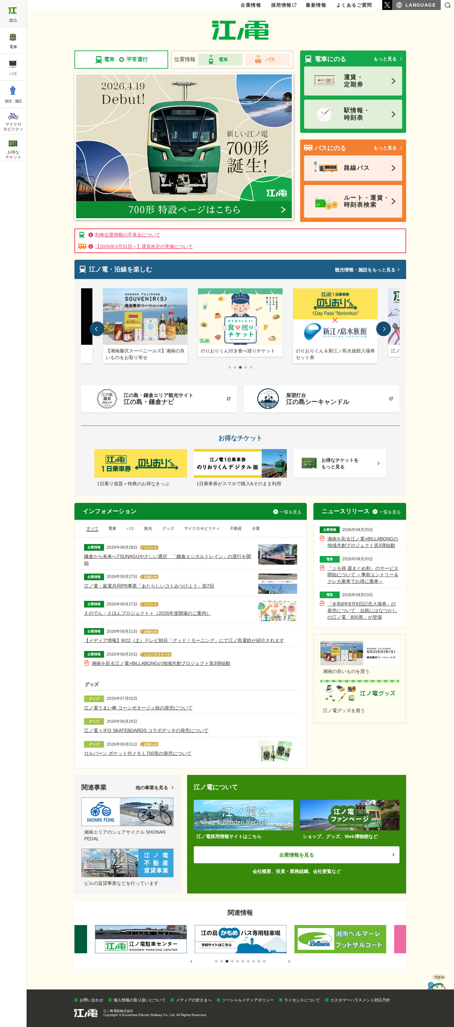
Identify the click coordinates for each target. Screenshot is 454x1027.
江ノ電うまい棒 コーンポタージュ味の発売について (138, 707)
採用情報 (281, 5)
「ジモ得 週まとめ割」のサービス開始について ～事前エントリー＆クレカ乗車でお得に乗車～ (362, 575)
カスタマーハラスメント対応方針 (360, 1000)
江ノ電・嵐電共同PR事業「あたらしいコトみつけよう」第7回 (149, 586)
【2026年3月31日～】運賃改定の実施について (144, 246)
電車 (223, 59)
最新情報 (316, 5)
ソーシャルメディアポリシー (248, 1000)
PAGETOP (436, 988)
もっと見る (385, 58)
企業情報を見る (296, 855)
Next (383, 481)
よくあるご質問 (354, 5)
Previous (97, 481)
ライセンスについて (302, 1000)
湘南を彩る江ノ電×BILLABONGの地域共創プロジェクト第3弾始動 (161, 663)
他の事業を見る (152, 787)
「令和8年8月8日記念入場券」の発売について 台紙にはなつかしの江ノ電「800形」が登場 (362, 610)
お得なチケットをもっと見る (340, 463)
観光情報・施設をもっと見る (365, 269)
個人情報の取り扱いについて (140, 1000)
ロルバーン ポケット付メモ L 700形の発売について (137, 753)
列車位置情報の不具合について (127, 234)
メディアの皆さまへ (194, 1000)
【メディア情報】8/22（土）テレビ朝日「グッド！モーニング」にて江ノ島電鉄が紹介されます (184, 640)
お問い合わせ (91, 1000)
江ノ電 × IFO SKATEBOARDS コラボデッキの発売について (146, 730)
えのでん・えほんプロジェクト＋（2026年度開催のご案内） (147, 613)
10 (264, 961)
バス (270, 59)
